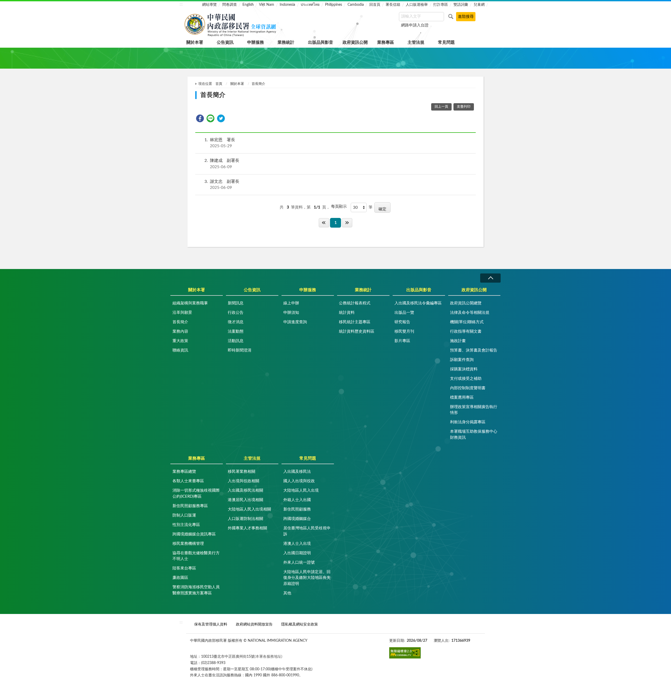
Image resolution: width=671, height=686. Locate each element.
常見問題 (446, 42)
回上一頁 (441, 106)
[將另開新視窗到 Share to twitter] (221, 118)
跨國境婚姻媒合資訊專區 (194, 534)
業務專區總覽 (184, 472)
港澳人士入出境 (297, 544)
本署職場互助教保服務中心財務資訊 (473, 435)
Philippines (333, 5)
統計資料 (347, 313)
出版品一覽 (404, 313)
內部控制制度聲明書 (467, 388)
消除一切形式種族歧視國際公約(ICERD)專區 (196, 493)
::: (181, 4)
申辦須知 (291, 313)
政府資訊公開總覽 (465, 303)
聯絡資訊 (180, 350)
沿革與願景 (182, 313)
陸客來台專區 (184, 568)
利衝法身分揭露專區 (467, 422)
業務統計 (286, 42)
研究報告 (402, 322)
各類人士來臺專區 (188, 481)
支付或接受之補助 (465, 379)
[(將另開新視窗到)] (405, 652)
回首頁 (374, 5)
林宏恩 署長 (219, 143)
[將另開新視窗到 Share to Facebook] (200, 118)
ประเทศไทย (310, 5)
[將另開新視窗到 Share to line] (210, 118)
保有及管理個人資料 (210, 624)
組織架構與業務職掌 (190, 303)
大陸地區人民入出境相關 (249, 509)
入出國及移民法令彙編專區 (418, 303)
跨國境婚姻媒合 (297, 519)
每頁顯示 (339, 206)
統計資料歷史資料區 (356, 331)
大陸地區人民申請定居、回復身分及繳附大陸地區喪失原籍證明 (307, 578)
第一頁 (324, 222)
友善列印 (463, 106)
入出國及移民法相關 (245, 490)
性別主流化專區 (186, 525)
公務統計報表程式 (354, 303)
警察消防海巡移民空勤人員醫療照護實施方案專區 (196, 590)
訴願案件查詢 (462, 360)
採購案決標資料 (464, 369)
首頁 (218, 84)
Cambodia (356, 5)
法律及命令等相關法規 (469, 313)
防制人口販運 (184, 515)
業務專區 (385, 42)
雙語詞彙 (460, 5)
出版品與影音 (320, 42)
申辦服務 (255, 42)
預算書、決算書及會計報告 (473, 350)
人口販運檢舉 (417, 5)
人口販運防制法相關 (245, 519)
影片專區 (402, 341)
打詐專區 (440, 5)
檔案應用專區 (462, 397)
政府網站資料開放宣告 (254, 624)
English (248, 5)
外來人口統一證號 (299, 562)
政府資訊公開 (355, 42)
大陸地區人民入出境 (301, 490)
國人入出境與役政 (299, 481)
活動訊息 (235, 341)
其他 (287, 593)
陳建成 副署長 (221, 163)
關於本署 (194, 42)
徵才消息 (235, 322)
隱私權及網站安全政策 (299, 624)
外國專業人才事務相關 (247, 528)
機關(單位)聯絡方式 (467, 322)
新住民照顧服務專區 (190, 506)
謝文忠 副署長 (221, 184)
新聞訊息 (235, 303)
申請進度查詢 (295, 322)
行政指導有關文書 (465, 331)
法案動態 (235, 331)
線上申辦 (291, 303)
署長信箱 (393, 5)
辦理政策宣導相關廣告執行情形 (473, 410)
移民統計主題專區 (354, 322)
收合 (490, 278)
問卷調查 (229, 5)
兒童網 (479, 5)
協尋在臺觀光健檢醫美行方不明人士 (196, 556)
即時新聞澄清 (239, 350)
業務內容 (180, 331)
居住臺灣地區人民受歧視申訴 (307, 531)
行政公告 (235, 313)
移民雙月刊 (404, 331)
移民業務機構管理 (188, 544)
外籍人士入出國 (297, 500)
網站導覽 (209, 5)
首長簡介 (180, 322)
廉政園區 (180, 578)
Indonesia (287, 5)
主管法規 (416, 42)
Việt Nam (266, 5)
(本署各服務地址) (268, 656)
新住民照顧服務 (297, 509)
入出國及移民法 (297, 472)
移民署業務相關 (241, 472)
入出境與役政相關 (243, 481)
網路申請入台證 (415, 25)
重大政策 (180, 341)
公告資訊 (225, 42)
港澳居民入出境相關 (245, 500)
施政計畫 (458, 341)
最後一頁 (347, 222)
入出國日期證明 (297, 553)
